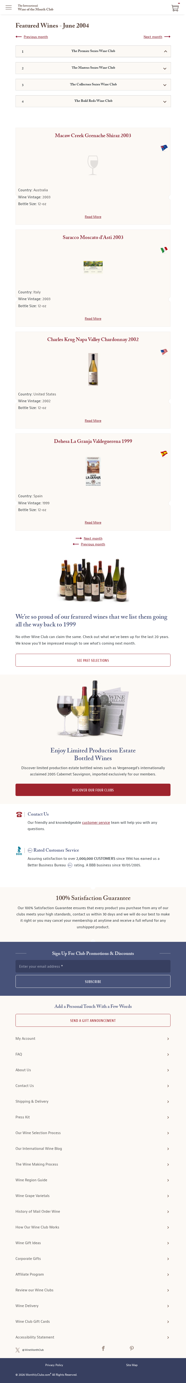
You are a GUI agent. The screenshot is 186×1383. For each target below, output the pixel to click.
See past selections (93, 660)
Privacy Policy (54, 1365)
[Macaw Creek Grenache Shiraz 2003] (93, 165)
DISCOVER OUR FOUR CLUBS (93, 790)
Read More (93, 217)
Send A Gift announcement (93, 1021)
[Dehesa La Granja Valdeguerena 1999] (93, 471)
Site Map (132, 1365)
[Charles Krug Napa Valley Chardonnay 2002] (93, 369)
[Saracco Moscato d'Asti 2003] (93, 267)
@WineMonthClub (33, 1350)
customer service (96, 822)
